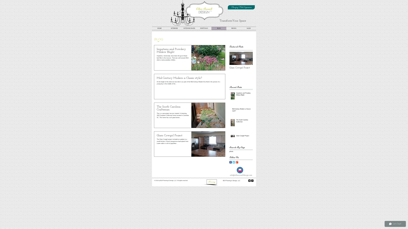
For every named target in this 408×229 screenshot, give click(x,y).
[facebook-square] (252, 180)
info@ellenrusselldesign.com (241, 175)
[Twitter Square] (249, 180)
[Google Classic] (237, 162)
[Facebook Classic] (230, 162)
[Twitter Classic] (234, 162)
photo (231, 151)
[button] (241, 7)
